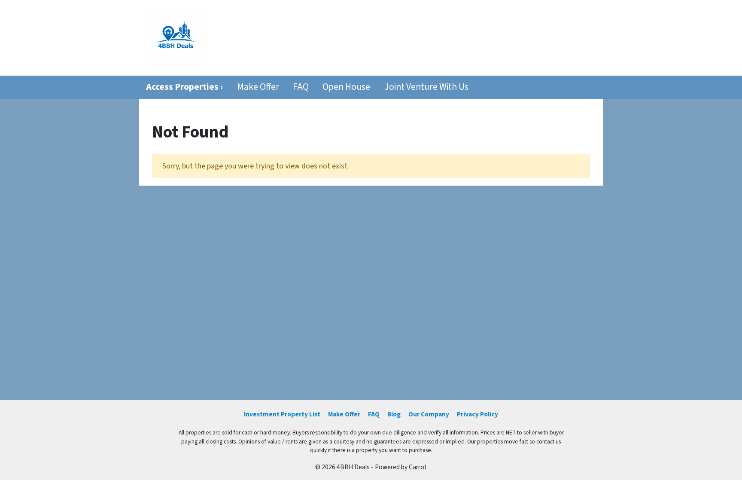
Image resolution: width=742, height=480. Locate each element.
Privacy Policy (477, 414)
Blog (394, 414)
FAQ (301, 87)
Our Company (428, 414)
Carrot (418, 467)
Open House (346, 87)
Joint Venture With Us (426, 87)
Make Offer (258, 87)
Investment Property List (282, 414)
